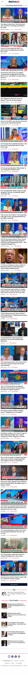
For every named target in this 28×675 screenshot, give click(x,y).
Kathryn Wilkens (4, 124)
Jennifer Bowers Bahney (5, 29)
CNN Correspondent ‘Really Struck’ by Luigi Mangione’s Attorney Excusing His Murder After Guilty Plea (13, 192)
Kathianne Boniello (4, 558)
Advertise (7, 663)
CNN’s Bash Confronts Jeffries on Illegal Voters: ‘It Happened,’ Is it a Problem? (12, 411)
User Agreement (5, 665)
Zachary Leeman (4, 53)
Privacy (12, 663)
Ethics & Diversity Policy (16, 665)
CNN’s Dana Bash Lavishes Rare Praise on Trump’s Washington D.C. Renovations (12, 555)
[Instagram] (19, 656)
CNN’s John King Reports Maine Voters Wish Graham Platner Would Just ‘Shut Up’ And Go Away (13, 531)
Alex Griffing (3, 511)
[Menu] (3, 1)
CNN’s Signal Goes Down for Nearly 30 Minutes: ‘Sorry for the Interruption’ (11, 99)
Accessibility (19, 663)
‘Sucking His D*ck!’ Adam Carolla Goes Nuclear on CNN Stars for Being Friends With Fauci (12, 339)
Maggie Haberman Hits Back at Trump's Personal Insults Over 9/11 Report (16, 605)
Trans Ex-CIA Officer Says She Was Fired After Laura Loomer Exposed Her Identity (14, 122)
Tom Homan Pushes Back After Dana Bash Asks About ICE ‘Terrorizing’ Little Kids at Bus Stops (13, 25)
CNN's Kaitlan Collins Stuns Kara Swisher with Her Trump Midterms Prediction (16, 633)
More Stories (14, 584)
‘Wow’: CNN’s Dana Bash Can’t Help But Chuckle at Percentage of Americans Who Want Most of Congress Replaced (13, 387)
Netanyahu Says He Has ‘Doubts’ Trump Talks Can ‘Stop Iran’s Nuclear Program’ (14, 578)
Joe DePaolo (3, 294)
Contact (25, 665)
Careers (22, 660)
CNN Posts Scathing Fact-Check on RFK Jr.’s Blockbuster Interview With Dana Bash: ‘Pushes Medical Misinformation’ (13, 266)
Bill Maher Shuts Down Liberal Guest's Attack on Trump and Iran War (16, 642)
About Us (16, 660)
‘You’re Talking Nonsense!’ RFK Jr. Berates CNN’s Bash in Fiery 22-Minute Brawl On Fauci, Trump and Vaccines (14, 315)
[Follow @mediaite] (12, 656)
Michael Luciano (3, 79)
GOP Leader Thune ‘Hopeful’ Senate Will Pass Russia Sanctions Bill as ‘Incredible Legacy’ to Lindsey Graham (14, 483)
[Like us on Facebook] (15, 656)
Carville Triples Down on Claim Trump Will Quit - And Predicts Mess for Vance (17, 624)
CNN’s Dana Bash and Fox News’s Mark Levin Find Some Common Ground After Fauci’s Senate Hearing (13, 363)
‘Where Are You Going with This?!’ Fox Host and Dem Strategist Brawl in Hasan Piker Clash (12, 50)
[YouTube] (9, 656)
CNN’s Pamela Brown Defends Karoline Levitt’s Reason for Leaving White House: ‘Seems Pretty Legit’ (14, 145)
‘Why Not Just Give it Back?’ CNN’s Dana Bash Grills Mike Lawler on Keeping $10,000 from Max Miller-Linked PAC (14, 216)
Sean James (3, 343)
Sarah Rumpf (3, 486)
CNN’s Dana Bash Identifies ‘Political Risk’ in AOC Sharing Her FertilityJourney (13, 169)
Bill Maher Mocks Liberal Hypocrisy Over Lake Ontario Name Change (17, 614)
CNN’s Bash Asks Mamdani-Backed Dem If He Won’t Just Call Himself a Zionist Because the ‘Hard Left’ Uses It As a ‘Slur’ (13, 507)
